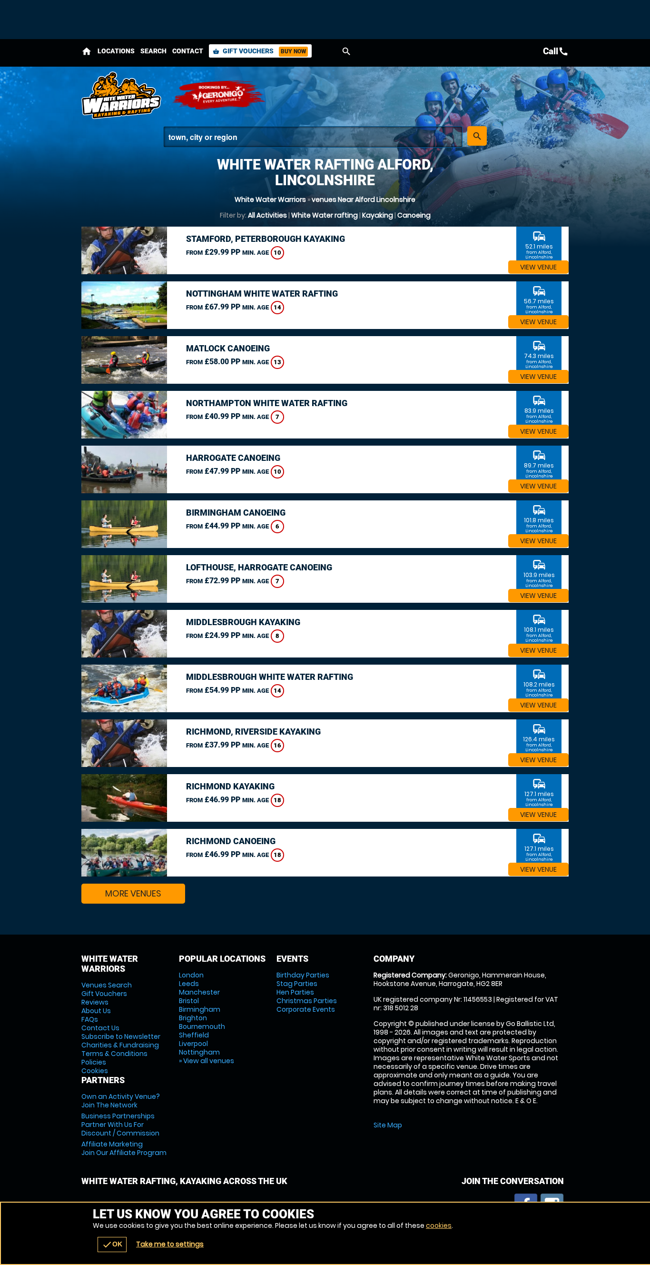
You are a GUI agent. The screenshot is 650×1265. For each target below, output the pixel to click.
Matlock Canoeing (228, 348)
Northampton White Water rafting (266, 403)
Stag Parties (296, 983)
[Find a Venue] (313, 137)
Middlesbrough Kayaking (243, 622)
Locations (116, 51)
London (191, 975)
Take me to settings (170, 1244)
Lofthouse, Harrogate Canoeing (259, 567)
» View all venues (206, 1061)
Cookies (94, 1071)
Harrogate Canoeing (233, 458)
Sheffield (194, 1035)
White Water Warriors (270, 199)
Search (153, 51)
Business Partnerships (120, 1124)
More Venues (133, 893)
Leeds (189, 983)
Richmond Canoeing (231, 841)
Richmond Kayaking (230, 786)
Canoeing (414, 215)
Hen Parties (295, 992)
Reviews (94, 1002)
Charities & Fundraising (120, 1045)
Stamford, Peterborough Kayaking (265, 239)
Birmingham (199, 1009)
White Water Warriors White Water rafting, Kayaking (121, 95)
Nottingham (199, 1052)
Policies (93, 1062)
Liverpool (193, 1043)
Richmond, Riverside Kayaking (253, 732)
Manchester (199, 992)
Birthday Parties (302, 975)
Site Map (388, 1125)
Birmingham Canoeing (236, 513)
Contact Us (100, 1028)
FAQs (89, 1019)
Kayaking (377, 215)
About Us (96, 1011)
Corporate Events (305, 1009)
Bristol (189, 1001)
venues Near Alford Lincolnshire (363, 199)
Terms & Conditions (114, 1053)
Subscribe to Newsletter (120, 1036)
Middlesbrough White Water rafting (269, 677)
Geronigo (219, 95)
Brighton (193, 1018)
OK (112, 1244)
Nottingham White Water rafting (262, 294)
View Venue (538, 267)
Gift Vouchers (259, 51)
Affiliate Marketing (124, 1148)
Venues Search (106, 985)
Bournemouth (202, 1026)
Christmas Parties (306, 1001)
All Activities (267, 215)
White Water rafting (324, 215)
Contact (187, 51)
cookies (439, 1225)
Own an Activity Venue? (120, 1101)
